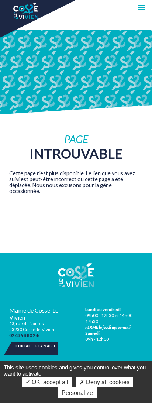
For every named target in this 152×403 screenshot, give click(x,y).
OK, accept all (49, 382)
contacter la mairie (35, 346)
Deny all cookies (106, 382)
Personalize (77, 393)
